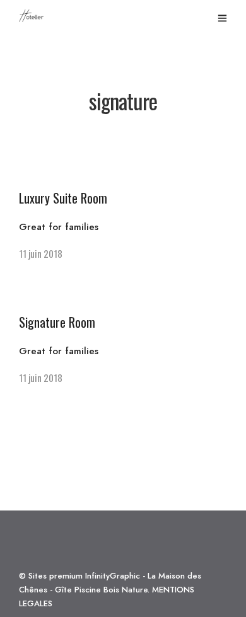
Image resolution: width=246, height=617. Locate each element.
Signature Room (57, 322)
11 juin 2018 (40, 253)
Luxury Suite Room (63, 197)
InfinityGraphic (112, 576)
